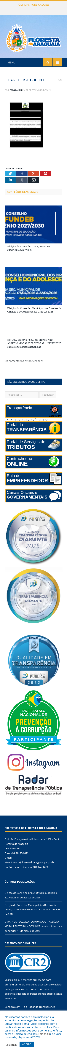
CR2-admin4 (15, 90)
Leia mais (44, 1033)
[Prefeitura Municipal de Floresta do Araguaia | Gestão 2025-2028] (33, 37)
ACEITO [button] (26, 1044)
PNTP (20, 1006)
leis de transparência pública (38, 993)
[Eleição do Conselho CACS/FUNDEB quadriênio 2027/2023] (33, 224)
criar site (27, 980)
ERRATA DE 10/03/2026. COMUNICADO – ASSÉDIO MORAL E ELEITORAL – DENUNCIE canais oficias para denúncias (34, 343)
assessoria (44, 984)
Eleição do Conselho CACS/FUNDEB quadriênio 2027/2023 (28, 248)
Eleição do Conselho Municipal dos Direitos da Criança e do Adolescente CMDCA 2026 (34, 8)
